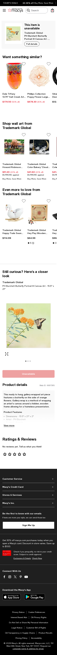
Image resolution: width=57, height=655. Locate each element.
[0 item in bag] (52, 10)
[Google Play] (34, 597)
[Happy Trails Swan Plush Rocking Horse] (14, 213)
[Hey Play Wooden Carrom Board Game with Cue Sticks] (39, 213)
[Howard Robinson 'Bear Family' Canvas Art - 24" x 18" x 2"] (14, 146)
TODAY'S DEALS (10, 3)
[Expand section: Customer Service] (28, 479)
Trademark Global (33, 32)
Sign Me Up (28, 525)
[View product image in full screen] (7, 354)
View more (9, 425)
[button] (28, 329)
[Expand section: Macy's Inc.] (28, 503)
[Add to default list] (24, 64)
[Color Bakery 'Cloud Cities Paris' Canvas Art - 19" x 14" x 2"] (39, 146)
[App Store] (11, 597)
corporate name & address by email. (28, 649)
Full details (31, 44)
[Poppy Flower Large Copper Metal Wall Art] (39, 76)
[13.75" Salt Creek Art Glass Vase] (14, 76)
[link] (14, 97)
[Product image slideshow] (28, 329)
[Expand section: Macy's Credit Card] (28, 487)
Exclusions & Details (22, 558)
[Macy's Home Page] (15, 10)
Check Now (37, 558)
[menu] (4, 10)
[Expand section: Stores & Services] (28, 495)
